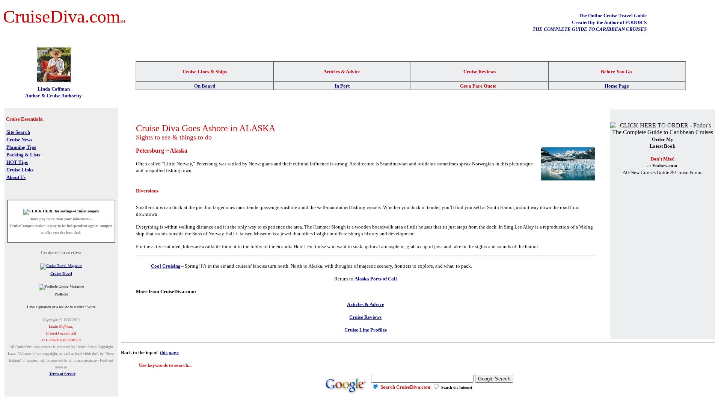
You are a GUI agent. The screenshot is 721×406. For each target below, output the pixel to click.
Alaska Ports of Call (375, 279)
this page (169, 352)
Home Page (617, 86)
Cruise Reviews (365, 317)
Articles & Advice (365, 304)
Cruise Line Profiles (365, 330)
